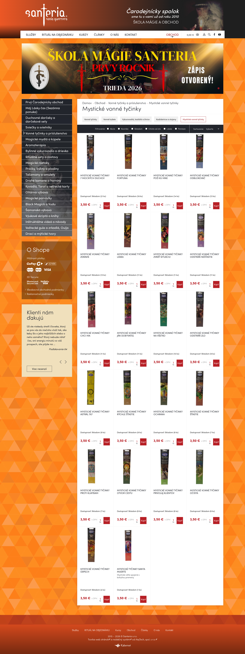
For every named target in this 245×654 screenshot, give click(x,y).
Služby (31, 34)
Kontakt (131, 34)
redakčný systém (121, 639)
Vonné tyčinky (90, 119)
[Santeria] (46, 14)
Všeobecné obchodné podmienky (45, 289)
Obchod (172, 34)
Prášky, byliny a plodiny (42, 168)
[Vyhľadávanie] (209, 34)
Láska (169, 128)
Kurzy (83, 34)
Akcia (112, 128)
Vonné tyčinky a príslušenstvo (127, 102)
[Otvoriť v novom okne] (122, 643)
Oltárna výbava (37, 192)
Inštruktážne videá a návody (46, 221)
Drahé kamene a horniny (43, 180)
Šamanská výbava (39, 210)
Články (99, 34)
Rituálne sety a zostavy (42, 156)
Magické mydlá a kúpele (43, 139)
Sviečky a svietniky (39, 127)
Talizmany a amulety (40, 174)
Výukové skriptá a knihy (42, 215)
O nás (114, 34)
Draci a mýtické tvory (41, 233)
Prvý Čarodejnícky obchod (44, 102)
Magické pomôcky (39, 198)
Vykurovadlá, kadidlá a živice (136, 119)
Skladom (138, 128)
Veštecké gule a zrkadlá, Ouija (47, 227)
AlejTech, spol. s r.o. (146, 639)
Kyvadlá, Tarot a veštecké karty (47, 186)
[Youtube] (219, 34)
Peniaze (182, 128)
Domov (87, 102)
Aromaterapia (36, 145)
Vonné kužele (109, 119)
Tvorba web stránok (98, 639)
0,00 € (190, 34)
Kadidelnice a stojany (166, 119)
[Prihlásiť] (204, 34)
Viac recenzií (39, 369)
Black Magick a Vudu (41, 204)
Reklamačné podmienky (40, 294)
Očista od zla (154, 128)
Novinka (124, 128)
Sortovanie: (198, 129)
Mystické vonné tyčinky (163, 102)
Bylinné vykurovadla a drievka (47, 150)
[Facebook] (214, 34)
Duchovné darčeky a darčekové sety (40, 119)
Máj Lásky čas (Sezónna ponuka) (43, 110)
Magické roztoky (37, 162)
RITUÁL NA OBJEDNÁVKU (57, 34)
